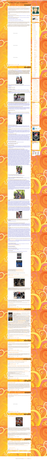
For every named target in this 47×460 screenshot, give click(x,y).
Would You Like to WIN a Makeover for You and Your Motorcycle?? (19, 311)
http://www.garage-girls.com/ (25, 327)
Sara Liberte (20, 338)
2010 (34, 29)
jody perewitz (17, 338)
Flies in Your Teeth (35, 84)
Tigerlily (12, 275)
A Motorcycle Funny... (11, 342)
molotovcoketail (25, 458)
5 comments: (15, 411)
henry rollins (11, 364)
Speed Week (20, 65)
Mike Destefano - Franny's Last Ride (14, 441)
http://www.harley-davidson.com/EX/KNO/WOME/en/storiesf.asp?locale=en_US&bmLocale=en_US (18, 370)
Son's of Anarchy (14, 364)
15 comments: (15, 389)
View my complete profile (35, 21)
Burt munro (15, 65)
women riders (17, 378)
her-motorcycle (34, 123)
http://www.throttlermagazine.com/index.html (12, 431)
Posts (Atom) (20, 454)
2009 (34, 30)
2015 (34, 24)
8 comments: (15, 363)
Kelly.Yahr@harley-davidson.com (25, 371)
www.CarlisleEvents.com (10, 328)
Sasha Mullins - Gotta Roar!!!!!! (13, 394)
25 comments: (15, 436)
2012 (34, 27)
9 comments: (15, 337)
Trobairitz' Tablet (35, 98)
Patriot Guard (34, 118)
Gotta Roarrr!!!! (9, 397)
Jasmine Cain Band (35, 116)
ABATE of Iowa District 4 (35, 105)
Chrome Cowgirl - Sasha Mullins (13, 69)
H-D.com (21, 373)
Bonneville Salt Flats (12, 65)
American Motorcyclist (35, 107)
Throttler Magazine (11, 437)
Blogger (30, 458)
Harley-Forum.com (35, 113)
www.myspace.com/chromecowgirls (19, 270)
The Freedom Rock (35, 122)
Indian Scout (18, 65)
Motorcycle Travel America (35, 117)
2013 (34, 26)
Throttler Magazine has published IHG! (14, 416)
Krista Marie (20, 307)
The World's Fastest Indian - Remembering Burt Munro (17, 6)
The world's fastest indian (24, 65)
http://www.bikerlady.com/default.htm (20, 269)
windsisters (14, 378)
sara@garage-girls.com (25, 334)
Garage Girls (14, 338)
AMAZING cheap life (35, 80)
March (34, 39)
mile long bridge (11, 390)
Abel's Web (34, 106)
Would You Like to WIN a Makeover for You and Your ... (35, 50)
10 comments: (15, 64)
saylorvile (18, 390)
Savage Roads (35, 97)
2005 (34, 76)
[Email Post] (18, 64)
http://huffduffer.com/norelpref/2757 (11, 447)
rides (16, 390)
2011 (33, 28)
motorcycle (14, 390)
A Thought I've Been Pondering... (13, 352)
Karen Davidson (17, 307)
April (34, 38)
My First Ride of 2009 (11, 382)
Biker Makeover (11, 338)
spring (19, 390)
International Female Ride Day (13, 307)
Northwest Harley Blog (36, 91)
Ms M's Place (34, 90)
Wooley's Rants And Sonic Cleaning (35, 100)
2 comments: (15, 306)
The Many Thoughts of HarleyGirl (18, 2)
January (35, 72)
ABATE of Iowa (34, 104)
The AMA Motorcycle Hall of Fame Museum (36, 121)
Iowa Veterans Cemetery (35, 115)
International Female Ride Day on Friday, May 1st (16, 277)
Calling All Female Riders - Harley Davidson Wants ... (35, 60)
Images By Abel (34, 114)
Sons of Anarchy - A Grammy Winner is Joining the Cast (35, 57)
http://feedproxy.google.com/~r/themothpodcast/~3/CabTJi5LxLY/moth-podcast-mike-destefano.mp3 (18, 445)
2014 (34, 25)
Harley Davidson (11, 378)
